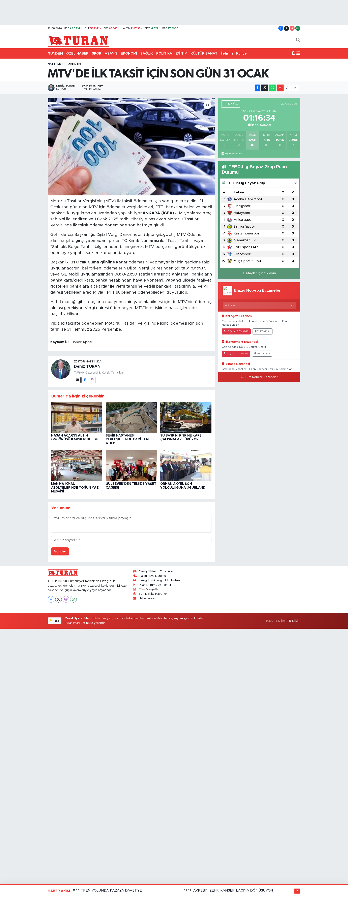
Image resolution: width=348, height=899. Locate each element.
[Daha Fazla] (280, 88)
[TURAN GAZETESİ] (78, 40)
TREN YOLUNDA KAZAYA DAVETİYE (111, 890)
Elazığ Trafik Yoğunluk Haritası (159, 580)
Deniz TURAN (87, 366)
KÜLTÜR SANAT (204, 53)
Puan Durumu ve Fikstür (155, 584)
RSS (56, 620)
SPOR (96, 53)
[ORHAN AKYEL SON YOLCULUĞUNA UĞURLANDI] (185, 465)
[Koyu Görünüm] (293, 53)
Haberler (55, 63)
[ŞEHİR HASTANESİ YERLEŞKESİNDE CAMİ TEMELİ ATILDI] (131, 417)
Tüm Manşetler (149, 589)
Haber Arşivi (147, 598)
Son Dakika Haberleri (153, 593)
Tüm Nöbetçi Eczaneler (261, 377)
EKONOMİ (129, 53)
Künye (241, 53)
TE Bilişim (293, 620)
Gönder (60, 551)
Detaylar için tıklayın (259, 273)
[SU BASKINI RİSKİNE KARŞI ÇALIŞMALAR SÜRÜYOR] (185, 417)
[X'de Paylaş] (264, 88)
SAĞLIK (146, 53)
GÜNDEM (55, 53)
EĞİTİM (181, 53)
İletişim (227, 53)
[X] (58, 599)
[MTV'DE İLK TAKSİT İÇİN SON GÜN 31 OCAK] (131, 147)
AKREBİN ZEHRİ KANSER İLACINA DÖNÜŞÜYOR (233, 890)
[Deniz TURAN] (60, 369)
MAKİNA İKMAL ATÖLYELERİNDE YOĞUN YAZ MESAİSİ (75, 487)
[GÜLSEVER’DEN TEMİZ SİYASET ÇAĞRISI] (131, 465)
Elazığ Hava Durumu (152, 575)
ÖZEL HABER (77, 53)
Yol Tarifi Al (263, 331)
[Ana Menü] (298, 53)
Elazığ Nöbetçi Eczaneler (156, 571)
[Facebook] (84, 380)
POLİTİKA (164, 53)
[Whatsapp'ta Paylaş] (272, 88)
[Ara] (298, 40)
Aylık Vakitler (233, 153)
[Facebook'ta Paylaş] (257, 88)
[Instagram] (92, 380)
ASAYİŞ (111, 53)
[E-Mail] (77, 380)
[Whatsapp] (73, 599)
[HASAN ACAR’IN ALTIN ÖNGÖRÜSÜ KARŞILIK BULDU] (76, 417)
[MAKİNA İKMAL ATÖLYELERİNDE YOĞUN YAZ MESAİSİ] (76, 465)
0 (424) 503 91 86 (238, 331)
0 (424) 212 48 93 (237, 353)
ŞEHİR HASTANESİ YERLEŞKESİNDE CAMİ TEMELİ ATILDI (129, 439)
